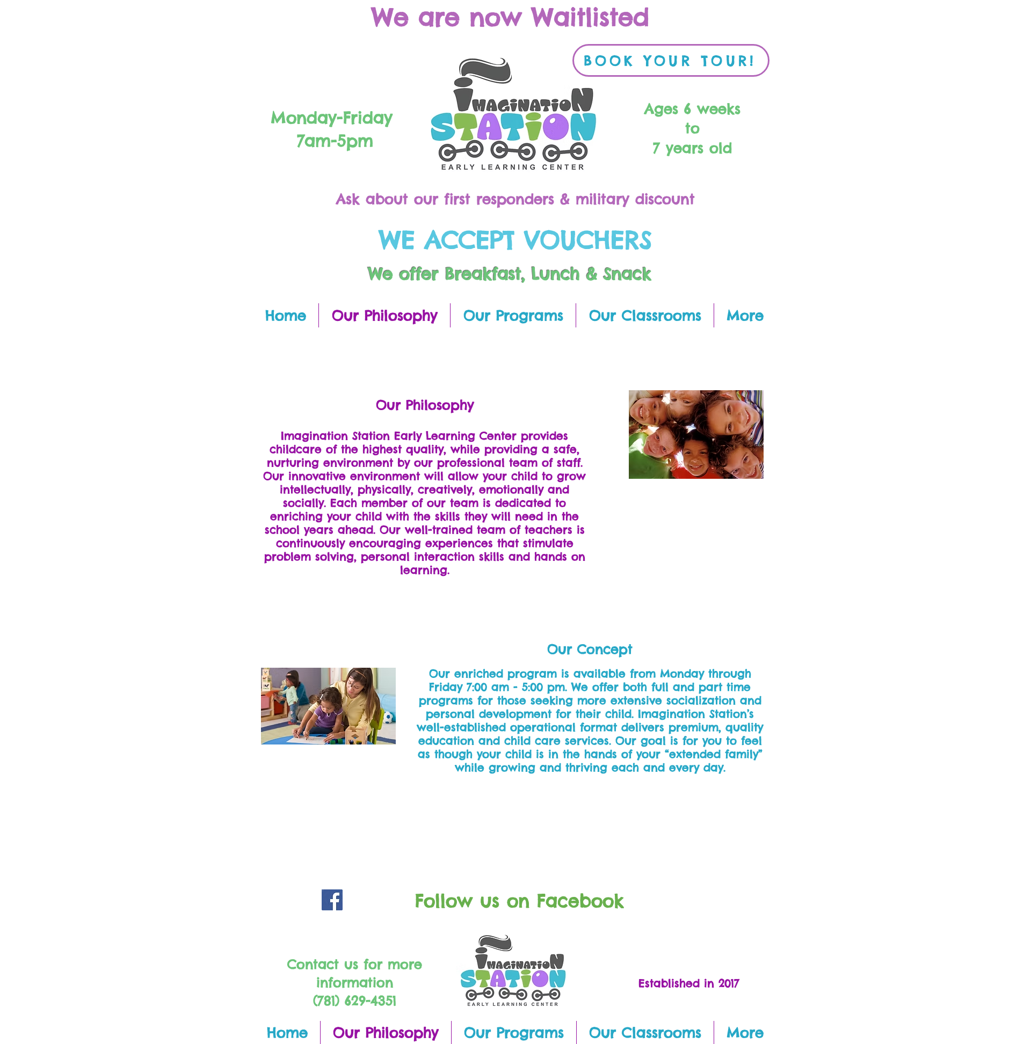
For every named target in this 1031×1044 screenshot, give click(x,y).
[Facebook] (332, 899)
